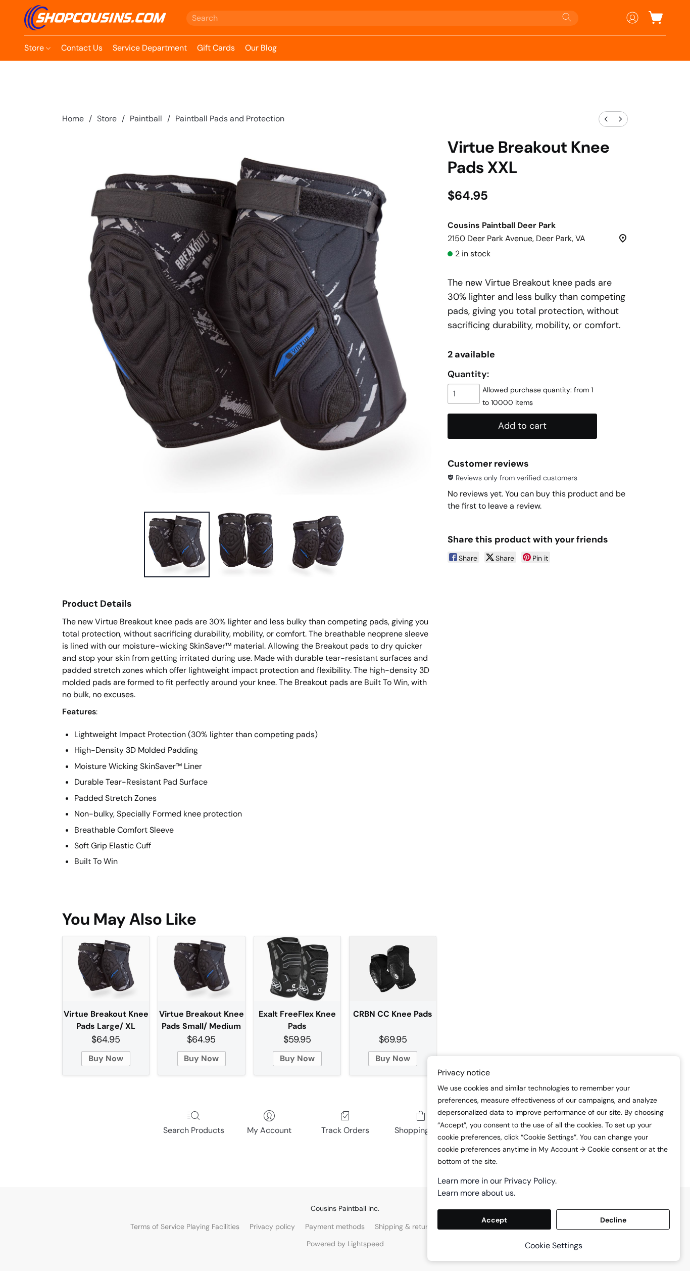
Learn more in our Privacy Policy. (497, 1180)
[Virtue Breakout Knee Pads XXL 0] (177, 544)
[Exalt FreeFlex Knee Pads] (297, 969)
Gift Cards (216, 47)
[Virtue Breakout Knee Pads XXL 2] (317, 544)
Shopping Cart (421, 1130)
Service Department (150, 47)
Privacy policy (272, 1226)
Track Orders (345, 1130)
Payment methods (335, 1226)
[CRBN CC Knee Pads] (393, 969)
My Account (269, 1130)
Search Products (193, 1130)
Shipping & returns (405, 1226)
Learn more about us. (476, 1193)
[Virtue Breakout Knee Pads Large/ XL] (106, 969)
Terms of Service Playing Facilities (184, 1226)
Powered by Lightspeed (345, 1243)
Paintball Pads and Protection (229, 118)
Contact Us (82, 47)
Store (35, 47)
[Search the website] (566, 17)
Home (73, 118)
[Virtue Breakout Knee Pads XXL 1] (246, 544)
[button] (95, 17)
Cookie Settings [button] (553, 1245)
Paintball (146, 118)
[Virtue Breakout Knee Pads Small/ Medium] (201, 969)
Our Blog (261, 47)
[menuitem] (606, 119)
